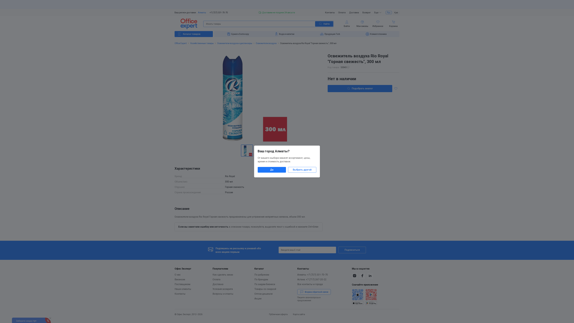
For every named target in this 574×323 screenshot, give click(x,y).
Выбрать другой (302, 169)
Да (271, 169)
